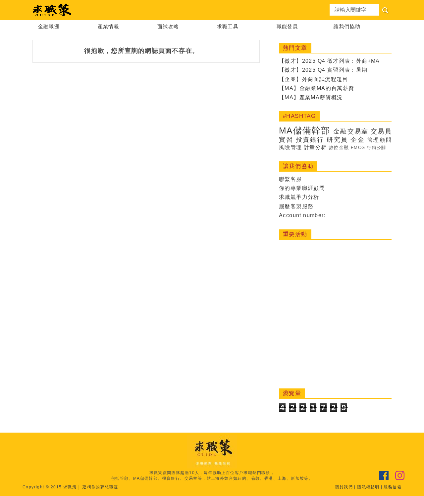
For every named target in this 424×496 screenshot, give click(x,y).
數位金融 (339, 147)
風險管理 (290, 147)
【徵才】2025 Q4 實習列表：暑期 (323, 70)
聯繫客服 (290, 179)
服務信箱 (392, 487)
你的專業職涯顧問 (302, 188)
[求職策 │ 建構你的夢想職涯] (52, 10)
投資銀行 (310, 139)
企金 (357, 139)
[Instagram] (400, 476)
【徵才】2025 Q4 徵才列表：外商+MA (329, 61)
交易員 (381, 131)
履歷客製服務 (296, 206)
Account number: (302, 215)
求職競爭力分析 (299, 197)
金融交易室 (350, 131)
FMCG (358, 147)
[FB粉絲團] (384, 476)
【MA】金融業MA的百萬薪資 (316, 88)
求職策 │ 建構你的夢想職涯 (90, 487)
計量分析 (315, 147)
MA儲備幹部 (304, 130)
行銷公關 (376, 147)
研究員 (337, 139)
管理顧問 (379, 140)
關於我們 (344, 487)
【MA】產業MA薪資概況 (311, 97)
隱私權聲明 (368, 487)
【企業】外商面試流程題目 (313, 79)
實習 (286, 139)
